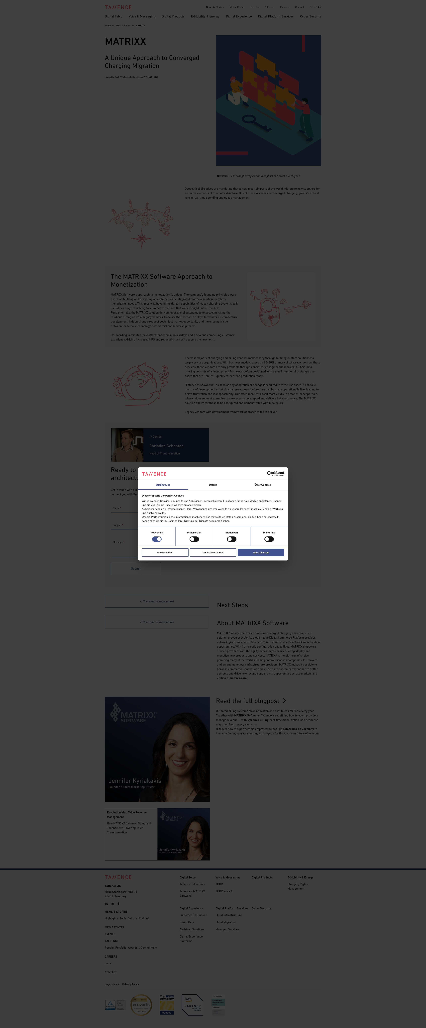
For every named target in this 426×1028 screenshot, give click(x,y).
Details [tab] (213, 484)
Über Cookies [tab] (263, 484)
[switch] (194, 539)
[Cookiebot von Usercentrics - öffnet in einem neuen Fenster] (269, 473)
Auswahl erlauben (213, 552)
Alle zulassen (261, 552)
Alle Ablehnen (165, 552)
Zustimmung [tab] (163, 484)
